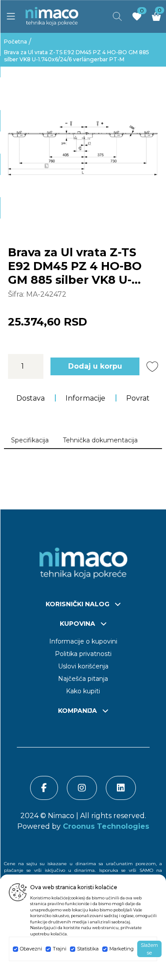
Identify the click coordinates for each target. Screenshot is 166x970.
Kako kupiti (83, 691)
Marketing (121, 949)
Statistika (88, 949)
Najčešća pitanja (83, 679)
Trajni (59, 949)
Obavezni (31, 949)
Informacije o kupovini (83, 641)
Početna (15, 41)
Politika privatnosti (83, 654)
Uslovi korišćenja (83, 666)
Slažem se (149, 949)
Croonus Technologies (105, 826)
